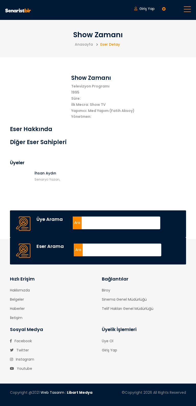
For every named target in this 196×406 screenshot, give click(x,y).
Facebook (23, 341)
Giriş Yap (109, 350)
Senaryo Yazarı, (47, 179)
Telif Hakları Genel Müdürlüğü (127, 308)
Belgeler (17, 299)
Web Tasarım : (66, 392)
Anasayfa (84, 44)
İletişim (16, 317)
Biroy (106, 290)
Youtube (24, 368)
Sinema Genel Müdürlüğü (124, 299)
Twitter (22, 350)
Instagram (24, 359)
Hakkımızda (20, 290)
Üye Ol (107, 341)
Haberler (17, 308)
